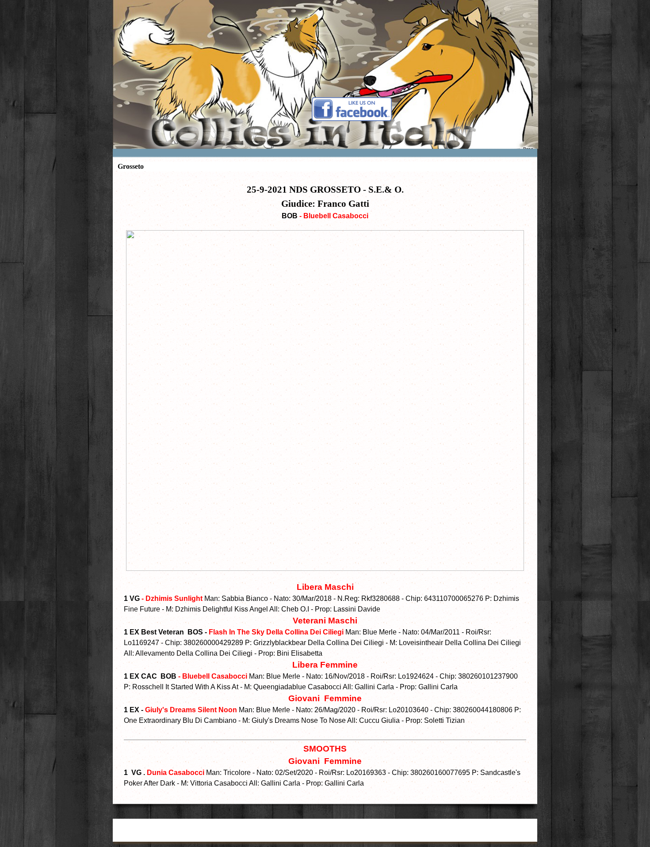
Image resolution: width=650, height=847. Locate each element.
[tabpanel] (325, 485)
